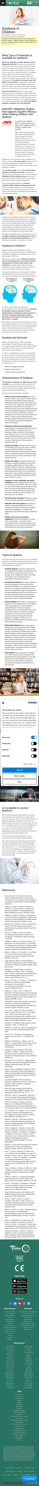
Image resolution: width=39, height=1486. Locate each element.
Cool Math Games (19, 1432)
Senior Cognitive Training (28, 1323)
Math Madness (10, 1374)
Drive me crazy (10, 1366)
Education (19, 1400)
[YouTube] (19, 1304)
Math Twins (28, 1370)
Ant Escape (10, 1360)
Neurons (10, 1317)
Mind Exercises (19, 1422)
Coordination (10, 1333)
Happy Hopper (29, 1346)
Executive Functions (10, 1331)
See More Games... (29, 1387)
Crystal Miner (10, 1354)
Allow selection (19, 776)
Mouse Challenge (29, 1374)
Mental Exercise (19, 1428)
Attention (10, 1339)
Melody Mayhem (9, 1383)
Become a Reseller (7, 1475)
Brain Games (19, 1426)
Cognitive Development (19, 1412)
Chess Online (10, 1346)
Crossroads (29, 1360)
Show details (28, 764)
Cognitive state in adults (28, 1325)
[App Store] (19, 1280)
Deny (19, 782)
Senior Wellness (28, 1319)
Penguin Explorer (29, 1352)
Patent (19, 1402)
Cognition (10, 1323)
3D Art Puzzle (10, 1387)
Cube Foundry (29, 1362)
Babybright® (19, 1406)
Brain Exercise (19, 1414)
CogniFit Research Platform (9, 44)
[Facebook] (10, 1304)
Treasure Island (10, 1362)
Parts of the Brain (10, 1315)
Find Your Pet (10, 1381)
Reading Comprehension (19, 1434)
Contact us (16, 1475)
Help (22, 1475)
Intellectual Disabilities (10, 1327)
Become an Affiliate (29, 1471)
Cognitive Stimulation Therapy (19, 1420)
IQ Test (19, 1440)
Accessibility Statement (31, 1475)
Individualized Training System (19, 1416)
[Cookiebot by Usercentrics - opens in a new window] (28, 703)
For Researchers (19, 1398)
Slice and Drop (29, 1377)
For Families (19, 1394)
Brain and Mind (10, 1313)
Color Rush (10, 1385)
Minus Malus (28, 1372)
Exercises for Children (19, 1410)
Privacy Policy (19, 1468)
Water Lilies (28, 1381)
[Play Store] (19, 1286)
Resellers (19, 1408)
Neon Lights (10, 1364)
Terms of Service (9, 1468)
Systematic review (28, 1327)
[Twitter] (15, 1304)
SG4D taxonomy (28, 1329)
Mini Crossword (10, 1348)
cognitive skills (17, 847)
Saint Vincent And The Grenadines (13, 1483)
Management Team (29, 1468)
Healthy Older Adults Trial (28, 1315)
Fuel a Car (29, 1368)
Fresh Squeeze (29, 1364)
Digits (28, 1354)
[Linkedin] (28, 1304)
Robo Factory (10, 1358)
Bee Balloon (28, 1358)
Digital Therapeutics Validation (28, 1311)
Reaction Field (29, 1383)
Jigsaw (29, 1366)
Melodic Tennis (10, 1377)
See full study (26, 156)
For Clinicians (19, 1396)
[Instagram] (24, 1304)
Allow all (19, 770)
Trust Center (19, 1478)
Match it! (10, 1370)
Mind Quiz (19, 1418)
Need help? (31, 1479)
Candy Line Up (29, 1348)
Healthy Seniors (28, 1321)
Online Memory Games (19, 1430)
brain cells (5, 827)
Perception (10, 1337)
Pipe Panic (10, 1352)
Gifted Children (19, 1436)
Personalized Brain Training (19, 1424)
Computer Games (28, 1313)
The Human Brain (10, 1311)
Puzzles (28, 1350)
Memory (10, 1335)
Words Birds (28, 1385)
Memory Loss (10, 1325)
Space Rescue (10, 1372)
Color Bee (28, 1356)
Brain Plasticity (10, 1319)
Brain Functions (10, 1329)
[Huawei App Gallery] (19, 1291)
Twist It (29, 1379)
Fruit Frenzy (10, 1350)
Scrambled (10, 1379)
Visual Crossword (10, 1368)
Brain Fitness (10, 1321)
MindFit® (19, 1404)
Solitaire (10, 1356)
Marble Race (9, 1376)
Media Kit (19, 1471)
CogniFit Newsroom (10, 1471)
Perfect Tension (28, 1376)
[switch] (34, 743)
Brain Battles (19, 1438)
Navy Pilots (28, 1317)
